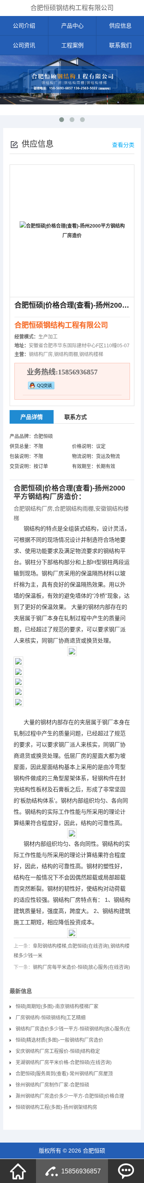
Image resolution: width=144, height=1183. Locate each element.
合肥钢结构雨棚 (74, 508)
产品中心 (72, 25)
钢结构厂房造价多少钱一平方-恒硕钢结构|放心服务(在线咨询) (73, 1030)
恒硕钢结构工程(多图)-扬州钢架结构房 (56, 1107)
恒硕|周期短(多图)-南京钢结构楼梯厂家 (57, 1006)
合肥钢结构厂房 (33, 508)
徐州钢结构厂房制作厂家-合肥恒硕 (52, 1085)
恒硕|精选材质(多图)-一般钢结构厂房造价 (59, 1040)
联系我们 (120, 45)
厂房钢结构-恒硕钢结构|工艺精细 (51, 1018)
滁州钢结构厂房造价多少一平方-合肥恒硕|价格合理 (70, 1096)
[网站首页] (18, 1171)
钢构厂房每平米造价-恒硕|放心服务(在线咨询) (81, 967)
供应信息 (120, 25)
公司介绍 (24, 25)
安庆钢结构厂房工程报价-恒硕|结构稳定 (58, 1051)
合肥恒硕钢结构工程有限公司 (72, 7)
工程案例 (72, 45)
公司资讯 (24, 45)
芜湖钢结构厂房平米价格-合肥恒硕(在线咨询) (64, 1062)
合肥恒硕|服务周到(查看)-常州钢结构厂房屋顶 (64, 1074)
